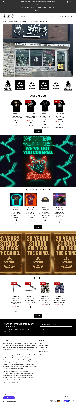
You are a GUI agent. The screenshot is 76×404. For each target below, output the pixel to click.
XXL (49, 201)
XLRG (29, 103)
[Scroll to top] (73, 400)
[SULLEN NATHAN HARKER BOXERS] (59, 266)
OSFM (16, 289)
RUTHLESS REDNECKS (38, 167)
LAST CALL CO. (38, 74)
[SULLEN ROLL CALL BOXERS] (45, 266)
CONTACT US (43, 326)
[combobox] (34, 16)
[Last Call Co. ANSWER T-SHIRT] (16, 84)
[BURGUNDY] (31, 198)
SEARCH (41, 328)
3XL (47, 105)
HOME (5, 21)
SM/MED (41, 201)
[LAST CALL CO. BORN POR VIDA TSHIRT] (59, 84)
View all (38, 109)
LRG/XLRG (46, 201)
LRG (16, 103)
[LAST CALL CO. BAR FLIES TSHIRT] (30, 84)
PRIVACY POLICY (44, 324)
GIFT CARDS (34, 21)
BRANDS (23, 21)
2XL (32, 103)
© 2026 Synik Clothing (10, 379)
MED (42, 105)
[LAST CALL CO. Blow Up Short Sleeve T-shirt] (45, 84)
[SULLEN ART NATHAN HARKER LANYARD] (16, 266)
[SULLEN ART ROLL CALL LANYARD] (30, 266)
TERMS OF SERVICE (45, 330)
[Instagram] (5, 1)
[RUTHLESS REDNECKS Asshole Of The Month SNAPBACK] (59, 177)
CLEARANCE (13, 21)
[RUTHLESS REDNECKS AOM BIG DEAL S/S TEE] (16, 177)
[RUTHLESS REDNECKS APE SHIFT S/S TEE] (30, 177)
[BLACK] (16, 101)
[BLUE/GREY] (59, 285)
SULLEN (37, 256)
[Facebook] (3, 1)
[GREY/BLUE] (16, 287)
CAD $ (70, 2)
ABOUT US (44, 21)
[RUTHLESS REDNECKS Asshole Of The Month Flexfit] (45, 177)
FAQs (40, 321)
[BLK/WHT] (45, 285)
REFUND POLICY (44, 332)
